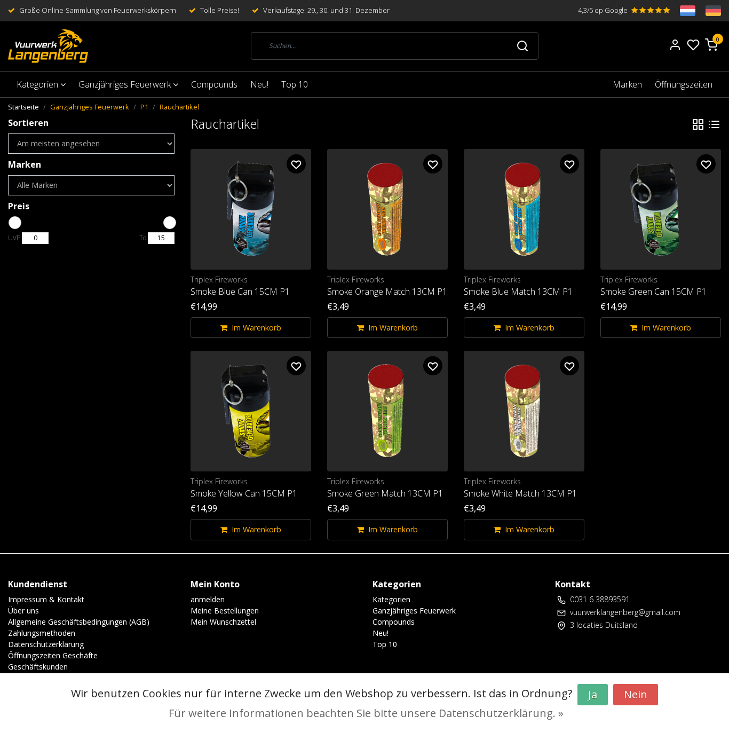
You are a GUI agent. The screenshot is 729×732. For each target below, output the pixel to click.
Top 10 (294, 84)
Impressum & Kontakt (46, 599)
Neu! (259, 84)
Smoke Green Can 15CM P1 (653, 291)
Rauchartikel (179, 107)
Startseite (23, 107)
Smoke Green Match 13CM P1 (385, 493)
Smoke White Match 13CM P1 (520, 493)
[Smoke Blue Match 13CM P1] (524, 209)
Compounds (214, 84)
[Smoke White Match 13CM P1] (524, 411)
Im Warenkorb (256, 327)
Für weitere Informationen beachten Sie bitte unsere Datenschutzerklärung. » (366, 713)
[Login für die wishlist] (296, 164)
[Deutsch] (708, 10)
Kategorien (38, 84)
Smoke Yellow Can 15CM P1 (244, 493)
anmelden (208, 599)
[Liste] (714, 124)
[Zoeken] (522, 46)
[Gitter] (698, 124)
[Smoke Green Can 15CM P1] (660, 209)
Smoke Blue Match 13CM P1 (518, 291)
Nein (635, 694)
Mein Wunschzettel (223, 622)
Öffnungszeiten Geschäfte (53, 655)
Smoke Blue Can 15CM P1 (240, 291)
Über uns (23, 610)
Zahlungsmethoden (41, 633)
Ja (592, 694)
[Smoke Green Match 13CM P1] (387, 411)
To (142, 237)
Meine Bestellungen (225, 610)
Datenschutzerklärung (46, 644)
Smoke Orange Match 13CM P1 (387, 291)
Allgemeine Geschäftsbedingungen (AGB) (78, 622)
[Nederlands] (682, 10)
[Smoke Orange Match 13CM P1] (387, 209)
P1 (144, 107)
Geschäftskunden (38, 667)
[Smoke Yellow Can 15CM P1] (251, 411)
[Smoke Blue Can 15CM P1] (251, 209)
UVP (14, 237)
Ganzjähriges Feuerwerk (125, 84)
